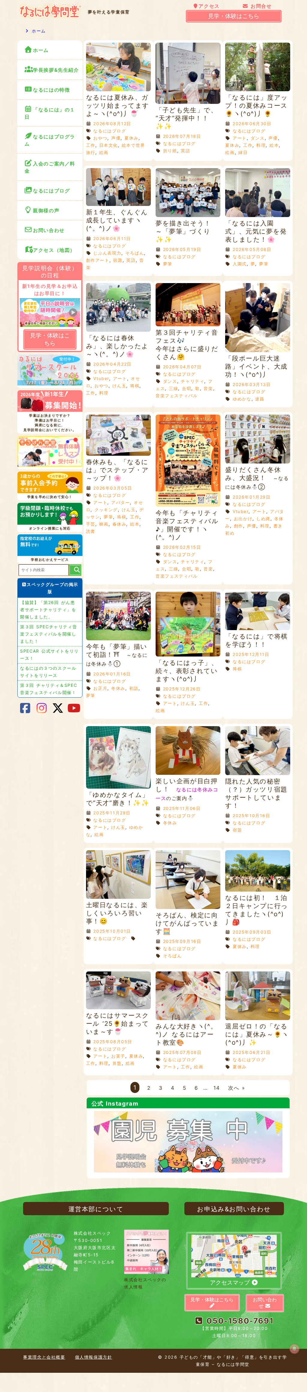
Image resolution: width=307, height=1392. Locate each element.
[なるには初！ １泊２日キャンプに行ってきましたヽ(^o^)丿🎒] (257, 889)
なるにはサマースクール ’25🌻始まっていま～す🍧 (117, 1023)
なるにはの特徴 (51, 90)
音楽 (208, 388)
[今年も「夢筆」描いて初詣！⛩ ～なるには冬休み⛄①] (118, 638)
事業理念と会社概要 (44, 1357)
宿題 (117, 260)
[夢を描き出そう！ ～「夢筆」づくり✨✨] (188, 215)
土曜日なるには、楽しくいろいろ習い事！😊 (117, 913)
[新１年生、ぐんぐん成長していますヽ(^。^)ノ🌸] (118, 204)
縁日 (243, 152)
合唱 (186, 388)
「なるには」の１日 (50, 113)
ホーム (38, 30)
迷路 (259, 398)
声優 (116, 137)
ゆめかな (242, 398)
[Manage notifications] (294, 1349)
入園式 (240, 263)
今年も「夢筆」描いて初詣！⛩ (117, 655)
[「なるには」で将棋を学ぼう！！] (257, 628)
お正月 (100, 688)
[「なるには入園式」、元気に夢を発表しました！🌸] (257, 215)
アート (240, 137)
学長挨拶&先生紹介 (56, 70)
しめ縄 (263, 518)
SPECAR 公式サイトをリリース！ (49, 654)
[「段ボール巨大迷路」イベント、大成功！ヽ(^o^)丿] (257, 350)
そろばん (134, 252)
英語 (185, 150)
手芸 (90, 524)
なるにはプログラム (50, 140)
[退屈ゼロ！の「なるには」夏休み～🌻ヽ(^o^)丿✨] (257, 1018)
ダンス (258, 137)
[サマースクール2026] (49, 371)
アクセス (208, 6)
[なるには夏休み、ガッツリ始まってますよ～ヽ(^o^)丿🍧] (118, 89)
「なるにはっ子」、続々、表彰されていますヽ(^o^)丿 (187, 671)
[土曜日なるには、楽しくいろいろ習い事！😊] (118, 897)
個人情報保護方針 (93, 1357)
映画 (104, 524)
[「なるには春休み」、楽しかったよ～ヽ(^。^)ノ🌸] (118, 330)
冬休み (118, 688)
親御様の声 (46, 210)
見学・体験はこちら (233, 16)
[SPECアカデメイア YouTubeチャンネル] (74, 708)
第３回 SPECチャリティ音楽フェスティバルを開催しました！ (48, 634)
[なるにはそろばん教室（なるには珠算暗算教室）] (49, 452)
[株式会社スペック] (45, 1272)
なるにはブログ (109, 130)
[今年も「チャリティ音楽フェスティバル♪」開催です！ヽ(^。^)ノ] (188, 505)
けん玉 (119, 385)
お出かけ (243, 518)
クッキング (106, 509)
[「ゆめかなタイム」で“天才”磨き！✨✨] (118, 787)
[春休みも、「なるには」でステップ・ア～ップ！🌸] (118, 454)
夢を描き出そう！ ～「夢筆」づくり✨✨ (187, 231)
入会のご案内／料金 (50, 167)
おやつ (100, 137)
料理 (261, 145)
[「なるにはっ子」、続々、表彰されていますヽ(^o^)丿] (188, 654)
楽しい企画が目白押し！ (187, 789)
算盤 (117, 1063)
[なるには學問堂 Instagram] (41, 708)
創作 (238, 525)
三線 (173, 388)
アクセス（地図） (54, 250)
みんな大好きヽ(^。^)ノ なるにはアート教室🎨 (186, 1034)
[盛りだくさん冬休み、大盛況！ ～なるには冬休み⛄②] (257, 461)
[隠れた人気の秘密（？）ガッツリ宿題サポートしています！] (257, 773)
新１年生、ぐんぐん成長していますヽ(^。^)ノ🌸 (117, 220)
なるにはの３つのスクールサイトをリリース (48, 672)
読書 (90, 531)
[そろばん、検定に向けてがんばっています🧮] (188, 907)
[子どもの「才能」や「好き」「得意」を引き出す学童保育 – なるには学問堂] (50, 17)
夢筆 (167, 263)
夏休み (131, 137)
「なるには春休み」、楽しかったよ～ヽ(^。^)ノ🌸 (117, 346)
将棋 (134, 385)
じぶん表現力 (107, 252)
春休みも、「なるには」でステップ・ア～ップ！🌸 (117, 470)
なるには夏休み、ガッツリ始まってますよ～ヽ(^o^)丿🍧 (117, 105)
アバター (120, 502)
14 (216, 1088)
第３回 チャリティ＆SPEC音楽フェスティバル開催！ (48, 689)
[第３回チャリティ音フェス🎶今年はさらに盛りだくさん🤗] (188, 324)
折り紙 (170, 150)
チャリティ (192, 381)
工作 (90, 145)
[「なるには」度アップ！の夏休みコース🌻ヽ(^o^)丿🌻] (257, 89)
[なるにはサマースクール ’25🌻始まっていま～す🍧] (118, 1007)
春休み (119, 524)
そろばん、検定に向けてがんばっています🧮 (187, 923)
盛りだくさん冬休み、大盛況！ (257, 478)
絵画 (104, 152)
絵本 (274, 145)
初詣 (134, 688)
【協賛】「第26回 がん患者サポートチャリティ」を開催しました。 (48, 609)
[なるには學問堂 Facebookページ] (25, 708)
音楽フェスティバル (177, 395)
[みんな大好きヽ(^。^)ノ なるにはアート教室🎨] (188, 1018)
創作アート (97, 260)
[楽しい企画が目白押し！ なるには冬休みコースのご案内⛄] (188, 773)
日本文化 (108, 145)
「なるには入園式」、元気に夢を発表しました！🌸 (256, 231)
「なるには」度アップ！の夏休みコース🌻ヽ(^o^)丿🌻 (256, 105)
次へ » (236, 1088)
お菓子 (118, 1055)
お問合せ (260, 6)
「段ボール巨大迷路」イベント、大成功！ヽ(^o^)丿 (256, 366)
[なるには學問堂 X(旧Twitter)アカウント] (58, 708)
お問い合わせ (50, 230)
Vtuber (101, 378)
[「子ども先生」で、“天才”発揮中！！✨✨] (188, 102)
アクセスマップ (230, 1282)
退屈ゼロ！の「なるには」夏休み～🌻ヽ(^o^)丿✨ (256, 1034)
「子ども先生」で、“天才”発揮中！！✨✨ (186, 118)
